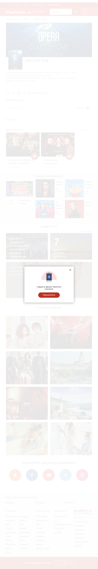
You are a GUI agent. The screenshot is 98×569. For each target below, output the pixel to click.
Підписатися (49, 295)
